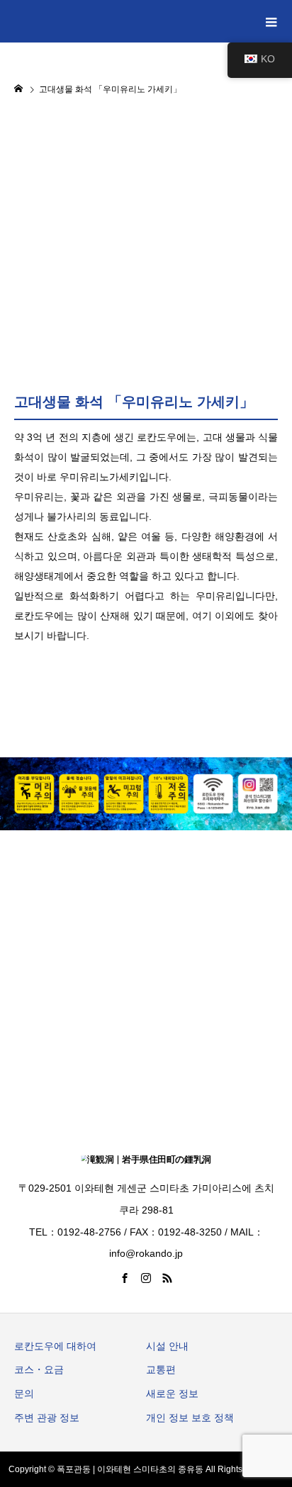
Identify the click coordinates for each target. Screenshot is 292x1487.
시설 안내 (167, 1346)
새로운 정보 (172, 1393)
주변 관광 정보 (46, 1417)
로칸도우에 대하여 (55, 1346)
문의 (24, 1393)
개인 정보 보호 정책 (190, 1417)
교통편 (161, 1369)
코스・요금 (39, 1369)
